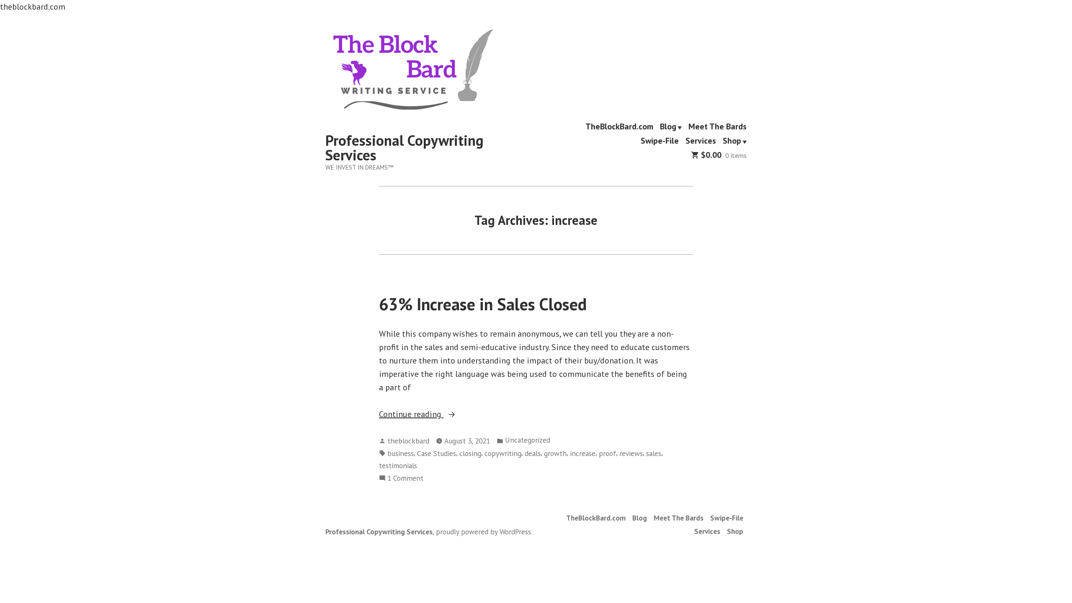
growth (555, 453)
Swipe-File (660, 141)
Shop (732, 141)
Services (700, 141)
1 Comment (405, 478)
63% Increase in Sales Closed (483, 304)
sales (653, 453)
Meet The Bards (717, 127)
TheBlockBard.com (619, 127)
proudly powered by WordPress (483, 531)
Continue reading (426, 414)
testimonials (398, 465)
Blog (668, 127)
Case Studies (436, 453)
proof (607, 453)
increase (582, 453)
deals (533, 453)
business (400, 453)
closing (470, 453)
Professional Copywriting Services (404, 148)
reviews (631, 453)
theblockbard (408, 441)
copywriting (502, 453)
